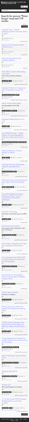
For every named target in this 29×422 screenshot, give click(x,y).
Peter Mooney (7, 189)
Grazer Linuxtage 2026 (22, 411)
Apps (21, 419)
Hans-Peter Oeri (7, 379)
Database (4, 204)
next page (24, 26)
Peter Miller (6, 317)
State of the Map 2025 (22, 190)
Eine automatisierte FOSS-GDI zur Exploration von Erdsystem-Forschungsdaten (13, 259)
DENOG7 (25, 68)
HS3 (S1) (13, 283)
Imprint (25, 419)
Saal (10, 81)
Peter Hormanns (7, 128)
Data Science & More (7, 171)
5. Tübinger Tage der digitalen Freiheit (18, 100)
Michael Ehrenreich (15, 410)
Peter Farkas (6, 206)
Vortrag (4, 126)
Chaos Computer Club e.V (8, 419)
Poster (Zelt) (13, 266)
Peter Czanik (6, 83)
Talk (3, 157)
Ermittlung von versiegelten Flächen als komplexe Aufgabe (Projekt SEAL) (13, 277)
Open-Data (5, 408)
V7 (8, 126)
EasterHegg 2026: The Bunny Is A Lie (19, 115)
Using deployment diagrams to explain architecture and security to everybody (14, 340)
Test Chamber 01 (6, 111)
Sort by (24, 24)
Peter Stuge (6, 40)
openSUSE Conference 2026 (21, 84)
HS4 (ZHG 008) (22, 142)
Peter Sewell (6, 333)
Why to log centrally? (10, 292)
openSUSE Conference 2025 (21, 240)
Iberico (7, 157)
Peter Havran (7, 159)
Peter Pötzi (6, 410)
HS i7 (10, 408)
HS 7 (9, 219)
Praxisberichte (5, 266)
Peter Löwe (6, 145)
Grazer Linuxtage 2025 (22, 254)
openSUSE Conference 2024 (21, 303)
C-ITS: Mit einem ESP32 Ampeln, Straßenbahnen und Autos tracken (14, 401)
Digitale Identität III (9, 371)
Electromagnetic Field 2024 (21, 319)
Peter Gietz (6, 98)
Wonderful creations (7, 347)
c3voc (17, 420)
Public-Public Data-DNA (11, 104)
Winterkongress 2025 (22, 381)
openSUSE (4, 81)
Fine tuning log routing (11, 226)
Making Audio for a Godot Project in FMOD (12, 152)
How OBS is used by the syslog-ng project (14, 73)
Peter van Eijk (7, 350)
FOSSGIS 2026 (24, 147)
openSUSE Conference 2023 (21, 395)
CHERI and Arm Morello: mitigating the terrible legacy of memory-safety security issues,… (14, 324)
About (16, 419)
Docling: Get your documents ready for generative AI (13, 166)
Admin (3, 250)
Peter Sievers (7, 66)
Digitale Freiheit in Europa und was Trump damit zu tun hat (14, 89)
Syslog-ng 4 (6, 385)
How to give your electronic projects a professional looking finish (13, 309)
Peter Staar (6, 175)
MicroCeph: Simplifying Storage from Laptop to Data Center (14, 245)
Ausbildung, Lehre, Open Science (9, 142)
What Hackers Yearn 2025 (21, 352)
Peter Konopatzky (8, 270)
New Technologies (6, 235)
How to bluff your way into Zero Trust (14, 357)
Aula (15, 171)
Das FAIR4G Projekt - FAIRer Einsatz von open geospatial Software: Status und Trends (12, 135)
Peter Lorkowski (7, 287)
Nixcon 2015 (24, 54)
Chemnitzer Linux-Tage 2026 (20, 129)
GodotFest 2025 (23, 161)
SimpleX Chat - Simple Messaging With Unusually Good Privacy (14, 32)
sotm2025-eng (10, 187)
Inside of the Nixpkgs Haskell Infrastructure (13, 46)
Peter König (6, 114)
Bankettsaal (13, 376)
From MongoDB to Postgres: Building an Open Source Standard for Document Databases (12, 197)
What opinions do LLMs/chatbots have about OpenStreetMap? (14, 181)
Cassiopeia (16, 347)
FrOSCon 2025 (24, 208)
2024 (9, 315)
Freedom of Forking (9, 212)
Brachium (16, 362)
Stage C (4, 315)
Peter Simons (7, 53)
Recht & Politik (5, 376)
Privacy (12, 420)
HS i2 (8, 250)
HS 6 (10, 204)
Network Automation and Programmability (11, 59)
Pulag (3, 187)
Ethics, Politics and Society (8, 95)
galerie (14, 235)
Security (4, 219)
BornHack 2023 (23, 41)
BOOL (17, 95)
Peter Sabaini (7, 252)
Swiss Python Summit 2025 (21, 176)
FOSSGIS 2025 (24, 271)
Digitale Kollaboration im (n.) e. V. (13, 120)
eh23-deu (14, 111)
